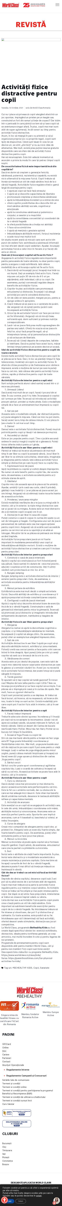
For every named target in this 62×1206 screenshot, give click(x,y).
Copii (36, 968)
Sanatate (44, 968)
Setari (20, 1201)
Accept (8, 1201)
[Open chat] (56, 1200)
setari (39, 1196)
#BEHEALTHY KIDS (22, 968)
